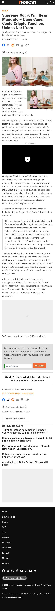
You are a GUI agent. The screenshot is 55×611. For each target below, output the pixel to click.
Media (5, 558)
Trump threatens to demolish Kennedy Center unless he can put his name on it (24, 431)
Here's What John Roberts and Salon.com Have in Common (27, 378)
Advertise (6, 542)
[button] (52, 2)
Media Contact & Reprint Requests (16, 412)
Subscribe (39, 365)
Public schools (27, 393)
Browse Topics (8, 516)
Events (5, 522)
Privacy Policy (40, 585)
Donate (5, 537)
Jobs (4, 532)
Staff (4, 527)
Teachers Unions (14, 393)
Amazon (5, 563)
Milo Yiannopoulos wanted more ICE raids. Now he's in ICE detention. (26, 447)
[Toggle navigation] (3, 3)
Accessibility (29, 585)
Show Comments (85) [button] (16, 418)
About (4, 511)
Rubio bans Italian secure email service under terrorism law (24, 455)
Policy (5, 10)
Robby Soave (6, 39)
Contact (5, 553)
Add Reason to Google (15, 52)
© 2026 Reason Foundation (12, 585)
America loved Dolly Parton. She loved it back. (25, 463)
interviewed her (37, 186)
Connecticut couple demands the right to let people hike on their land (27, 439)
